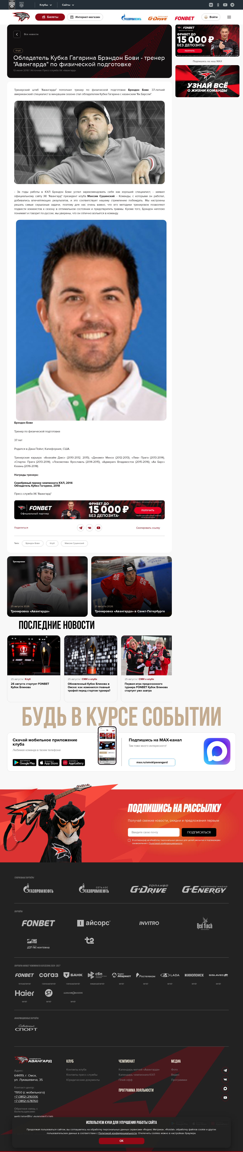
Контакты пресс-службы (81, 1075)
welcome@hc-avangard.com (33, 1116)
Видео (175, 1075)
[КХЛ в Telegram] (232, 5)
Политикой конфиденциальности (165, 843)
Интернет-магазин (87, 17)
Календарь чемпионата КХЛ (137, 1075)
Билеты (52, 17)
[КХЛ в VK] (211, 5)
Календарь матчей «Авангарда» (139, 1069)
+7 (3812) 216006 (26, 1096)
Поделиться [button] (21, 528)
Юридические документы (83, 1080)
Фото (174, 1069)
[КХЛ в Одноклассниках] (218, 5)
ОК (121, 1140)
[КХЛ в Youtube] (225, 5)
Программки (179, 1080)
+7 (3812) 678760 (26, 1101)
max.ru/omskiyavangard (152, 762)
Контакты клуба (76, 1069)
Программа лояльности (136, 1090)
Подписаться (199, 832)
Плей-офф (126, 1080)
